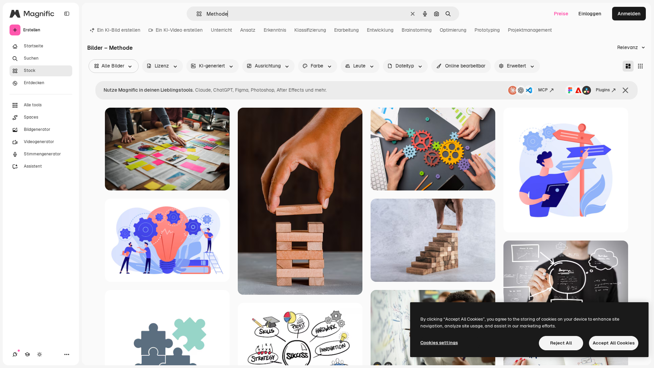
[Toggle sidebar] (66, 13)
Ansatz (247, 30)
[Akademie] (27, 354)
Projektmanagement (530, 30)
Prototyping (487, 30)
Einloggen (589, 14)
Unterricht (221, 30)
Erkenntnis (275, 30)
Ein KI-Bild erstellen (118, 30)
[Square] (640, 66)
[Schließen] (625, 90)
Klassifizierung (310, 30)
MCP (543, 90)
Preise (561, 14)
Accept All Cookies (614, 343)
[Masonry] (628, 66)
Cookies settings (439, 343)
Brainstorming (417, 30)
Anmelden (629, 14)
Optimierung (453, 30)
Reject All (561, 343)
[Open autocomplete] (196, 13)
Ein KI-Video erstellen (179, 30)
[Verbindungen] (15, 354)
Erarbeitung (346, 30)
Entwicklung (380, 30)
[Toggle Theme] (39, 354)
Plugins (603, 90)
